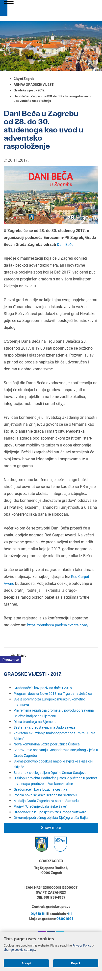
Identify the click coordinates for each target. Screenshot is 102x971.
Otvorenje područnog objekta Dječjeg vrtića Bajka (51, 818)
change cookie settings (19, 950)
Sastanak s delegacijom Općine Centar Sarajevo (50, 773)
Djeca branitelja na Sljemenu (35, 722)
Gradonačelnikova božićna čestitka (40, 789)
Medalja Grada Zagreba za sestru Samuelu (46, 801)
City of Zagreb (24, 79)
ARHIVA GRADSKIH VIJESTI (34, 84)
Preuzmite (10, 659)
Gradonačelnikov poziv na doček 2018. (43, 688)
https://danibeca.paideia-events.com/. (58, 625)
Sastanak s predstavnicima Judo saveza (45, 727)
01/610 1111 (39, 914)
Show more (51, 827)
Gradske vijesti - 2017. (29, 90)
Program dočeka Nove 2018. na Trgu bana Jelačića (53, 694)
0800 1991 (64, 919)
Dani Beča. (66, 244)
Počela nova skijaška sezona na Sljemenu (45, 795)
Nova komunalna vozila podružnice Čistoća (47, 744)
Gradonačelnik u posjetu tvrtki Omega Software (50, 812)
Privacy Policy (82, 945)
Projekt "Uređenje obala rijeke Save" (40, 806)
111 (70, 914)
